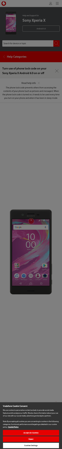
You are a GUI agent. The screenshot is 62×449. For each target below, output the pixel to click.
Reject (31, 439)
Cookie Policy (13, 427)
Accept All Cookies (31, 433)
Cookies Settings (31, 445)
